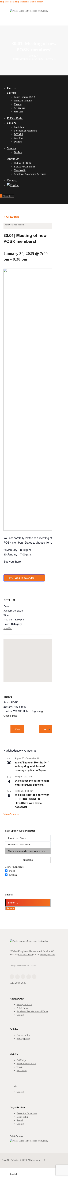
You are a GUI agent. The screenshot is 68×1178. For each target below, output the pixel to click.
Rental (20, 1120)
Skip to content (7, 1)
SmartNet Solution (10, 1160)
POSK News (22, 1008)
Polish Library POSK (26, 1063)
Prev (17, 729)
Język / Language (14, 867)
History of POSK (24, 1004)
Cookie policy (23, 1035)
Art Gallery (22, 1070)
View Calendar (11, 814)
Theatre (20, 1067)
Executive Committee (27, 1113)
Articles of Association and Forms (32, 1011)
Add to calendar (24, 578)
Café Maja (21, 1060)
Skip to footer (36, 1)
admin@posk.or (47, 954)
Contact (20, 1015)
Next (46, 729)
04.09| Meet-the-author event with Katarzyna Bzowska (32, 782)
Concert (20, 1092)
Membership (22, 1116)
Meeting (7, 628)
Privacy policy (23, 1038)
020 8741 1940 (25, 954)
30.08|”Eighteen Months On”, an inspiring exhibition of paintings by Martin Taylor (32, 766)
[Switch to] (31, 185)
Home (32, 55)
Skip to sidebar (22, 1)
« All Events (11, 217)
